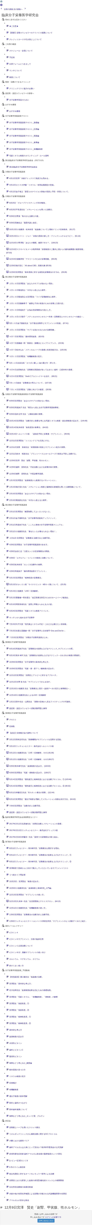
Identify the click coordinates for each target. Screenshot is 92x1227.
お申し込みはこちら (46, 1221)
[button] (1, 2)
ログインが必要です (53, 1217)
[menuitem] (1, 6)
